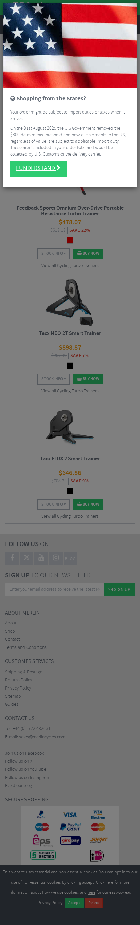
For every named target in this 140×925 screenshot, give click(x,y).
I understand (36, 168)
